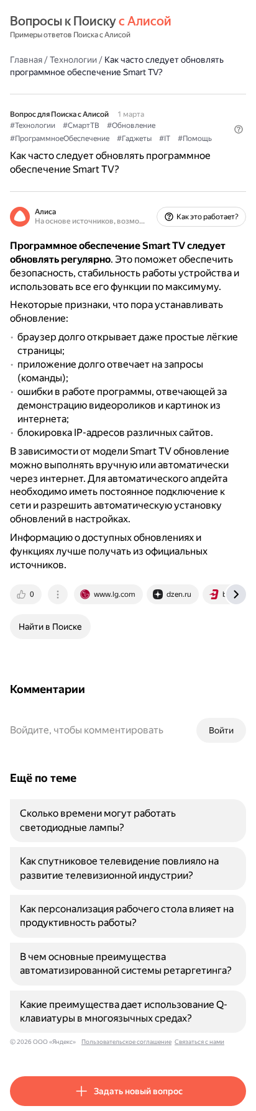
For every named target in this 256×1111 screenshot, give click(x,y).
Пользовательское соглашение (126, 1041)
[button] (238, 129)
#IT (164, 138)
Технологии (73, 60)
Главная (26, 60)
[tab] (26, 594)
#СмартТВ (81, 125)
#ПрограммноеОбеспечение (59, 138)
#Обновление (131, 125)
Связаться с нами (199, 1041)
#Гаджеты (134, 138)
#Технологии (32, 125)
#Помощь (195, 138)
